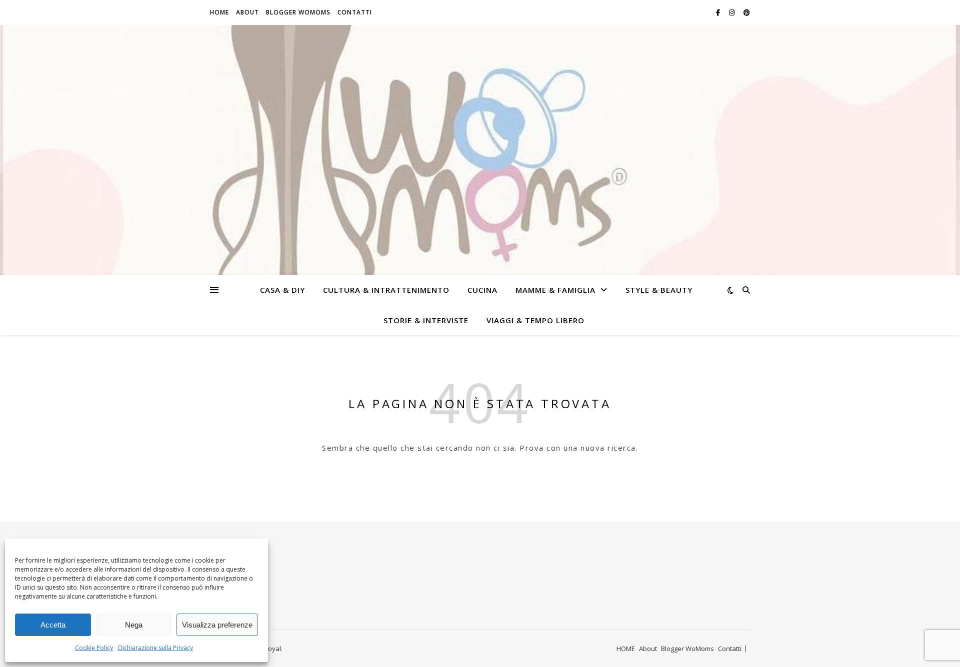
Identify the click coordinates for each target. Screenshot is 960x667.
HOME (219, 12)
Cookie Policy (94, 648)
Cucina (483, 290)
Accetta (53, 625)
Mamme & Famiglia (556, 290)
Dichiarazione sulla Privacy (155, 648)
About (247, 12)
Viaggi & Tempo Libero (535, 320)
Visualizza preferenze (217, 625)
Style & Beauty (659, 290)
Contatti (355, 12)
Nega (133, 625)
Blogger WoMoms (298, 12)
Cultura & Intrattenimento (386, 290)
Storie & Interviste (426, 320)
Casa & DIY (282, 290)
